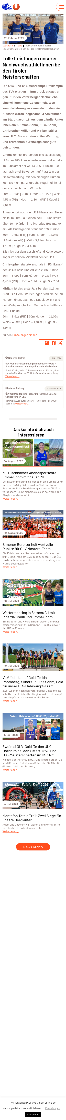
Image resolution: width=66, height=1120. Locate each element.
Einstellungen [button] (52, 1108)
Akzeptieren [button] (33, 1114)
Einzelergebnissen (24, 335)
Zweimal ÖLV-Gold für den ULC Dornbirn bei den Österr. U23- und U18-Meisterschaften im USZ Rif (29, 750)
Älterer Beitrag (16, 388)
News (19, 45)
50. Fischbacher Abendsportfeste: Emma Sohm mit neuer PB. (30, 474)
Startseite (8, 45)
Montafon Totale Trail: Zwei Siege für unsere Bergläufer (32, 817)
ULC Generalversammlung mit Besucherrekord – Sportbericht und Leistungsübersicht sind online (31, 365)
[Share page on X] (60, 343)
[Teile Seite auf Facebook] (54, 343)
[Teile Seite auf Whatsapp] (47, 343)
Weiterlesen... (22, 403)
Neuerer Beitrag (16, 357)
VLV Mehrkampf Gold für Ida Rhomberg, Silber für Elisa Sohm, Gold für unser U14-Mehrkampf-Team (33, 681)
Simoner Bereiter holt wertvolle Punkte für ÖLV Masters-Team (28, 546)
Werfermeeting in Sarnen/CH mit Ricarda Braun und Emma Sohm (29, 614)
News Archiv (33, 847)
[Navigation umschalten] (62, 7)
